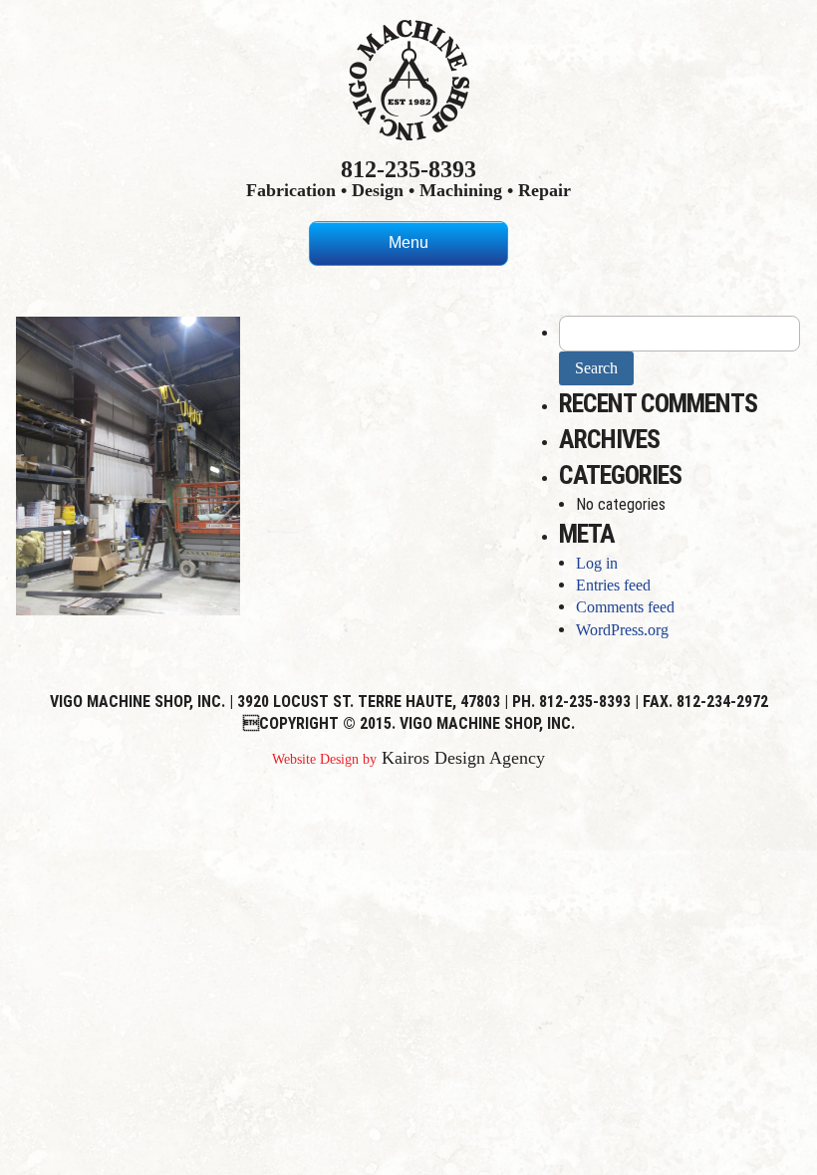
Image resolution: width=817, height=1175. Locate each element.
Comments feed (625, 606)
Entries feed (613, 585)
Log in (597, 563)
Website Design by (324, 759)
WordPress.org (622, 629)
